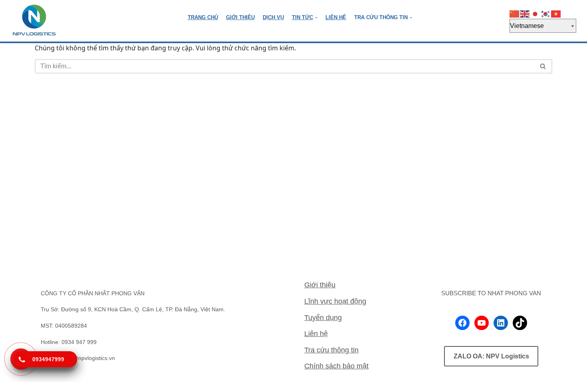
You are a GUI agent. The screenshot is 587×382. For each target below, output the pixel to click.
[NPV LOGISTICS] (34, 20)
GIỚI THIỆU (240, 17)
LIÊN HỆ (335, 17)
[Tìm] (543, 66)
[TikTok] (520, 323)
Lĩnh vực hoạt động (335, 301)
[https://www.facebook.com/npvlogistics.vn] (462, 323)
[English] (525, 13)
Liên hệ (316, 334)
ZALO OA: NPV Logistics (491, 356)
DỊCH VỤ (273, 17)
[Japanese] (535, 13)
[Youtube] (481, 323)
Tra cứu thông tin (331, 350)
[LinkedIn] (501, 323)
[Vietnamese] (556, 13)
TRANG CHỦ (203, 17)
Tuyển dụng (323, 318)
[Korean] (546, 13)
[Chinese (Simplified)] (515, 13)
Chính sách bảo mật (336, 366)
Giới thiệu (319, 285)
